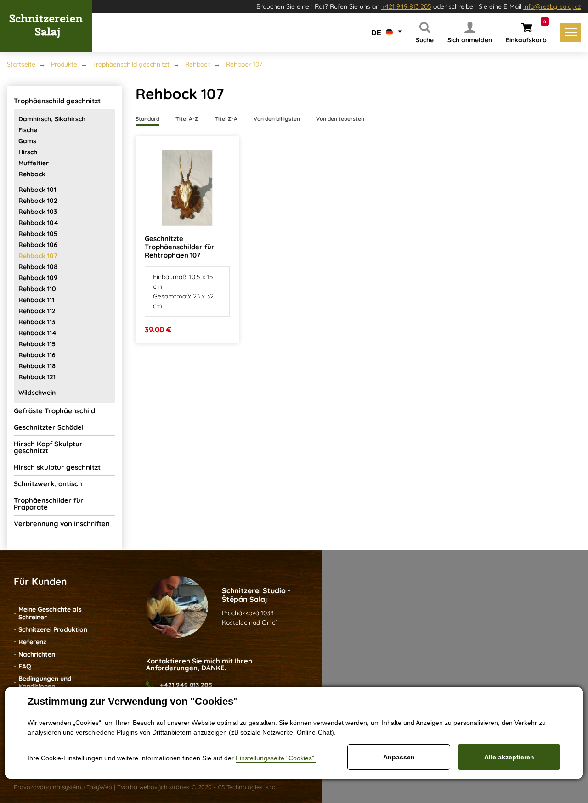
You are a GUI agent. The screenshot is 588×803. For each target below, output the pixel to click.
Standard (147, 118)
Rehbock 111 (36, 300)
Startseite (21, 64)
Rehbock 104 (38, 223)
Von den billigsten (277, 118)
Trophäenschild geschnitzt (131, 64)
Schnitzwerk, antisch (48, 483)
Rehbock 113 (36, 322)
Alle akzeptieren (509, 757)
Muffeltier (33, 163)
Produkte (64, 64)
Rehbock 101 (37, 189)
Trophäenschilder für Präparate (49, 503)
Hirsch (27, 152)
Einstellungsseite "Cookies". (276, 758)
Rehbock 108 (37, 267)
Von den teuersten (340, 118)
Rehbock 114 (37, 333)
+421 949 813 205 (406, 6)
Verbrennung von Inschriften (62, 523)
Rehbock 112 (37, 311)
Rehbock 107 (244, 64)
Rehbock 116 (37, 355)
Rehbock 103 (37, 212)
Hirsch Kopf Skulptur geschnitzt (48, 447)
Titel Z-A (226, 118)
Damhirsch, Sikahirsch (51, 119)
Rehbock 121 (37, 377)
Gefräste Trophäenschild (54, 410)
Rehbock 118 (37, 366)
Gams (27, 141)
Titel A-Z (186, 118)
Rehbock (197, 64)
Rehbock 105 (37, 234)
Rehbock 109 (37, 278)
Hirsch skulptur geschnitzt (57, 467)
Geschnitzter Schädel (49, 427)
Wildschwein (37, 392)
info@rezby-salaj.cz (552, 6)
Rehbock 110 (37, 289)
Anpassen (399, 757)
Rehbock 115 (37, 344)
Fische (27, 130)
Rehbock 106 (37, 245)
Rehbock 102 (37, 201)
